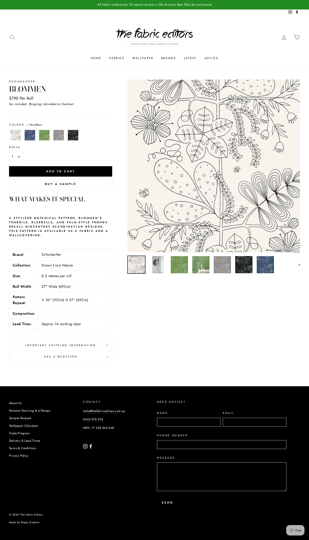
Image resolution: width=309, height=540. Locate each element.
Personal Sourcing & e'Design (29, 410)
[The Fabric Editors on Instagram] (85, 446)
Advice (211, 58)
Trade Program (19, 433)
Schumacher (22, 81)
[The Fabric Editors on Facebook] (90, 446)
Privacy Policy (19, 455)
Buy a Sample (60, 184)
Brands (168, 58)
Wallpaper (142, 58)
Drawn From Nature (57, 265)
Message (166, 458)
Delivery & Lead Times (24, 440)
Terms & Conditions (22, 448)
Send (167, 502)
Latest (190, 58)
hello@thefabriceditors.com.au (104, 411)
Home (96, 58)
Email (228, 413)
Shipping (35, 104)
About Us (15, 403)
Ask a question (60, 357)
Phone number (172, 435)
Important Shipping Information (60, 345)
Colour (25, 125)
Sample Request (20, 418)
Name (162, 413)
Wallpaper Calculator (23, 425)
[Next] (297, 265)
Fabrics (116, 58)
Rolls (15, 147)
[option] (154, 4)
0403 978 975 (93, 419)
